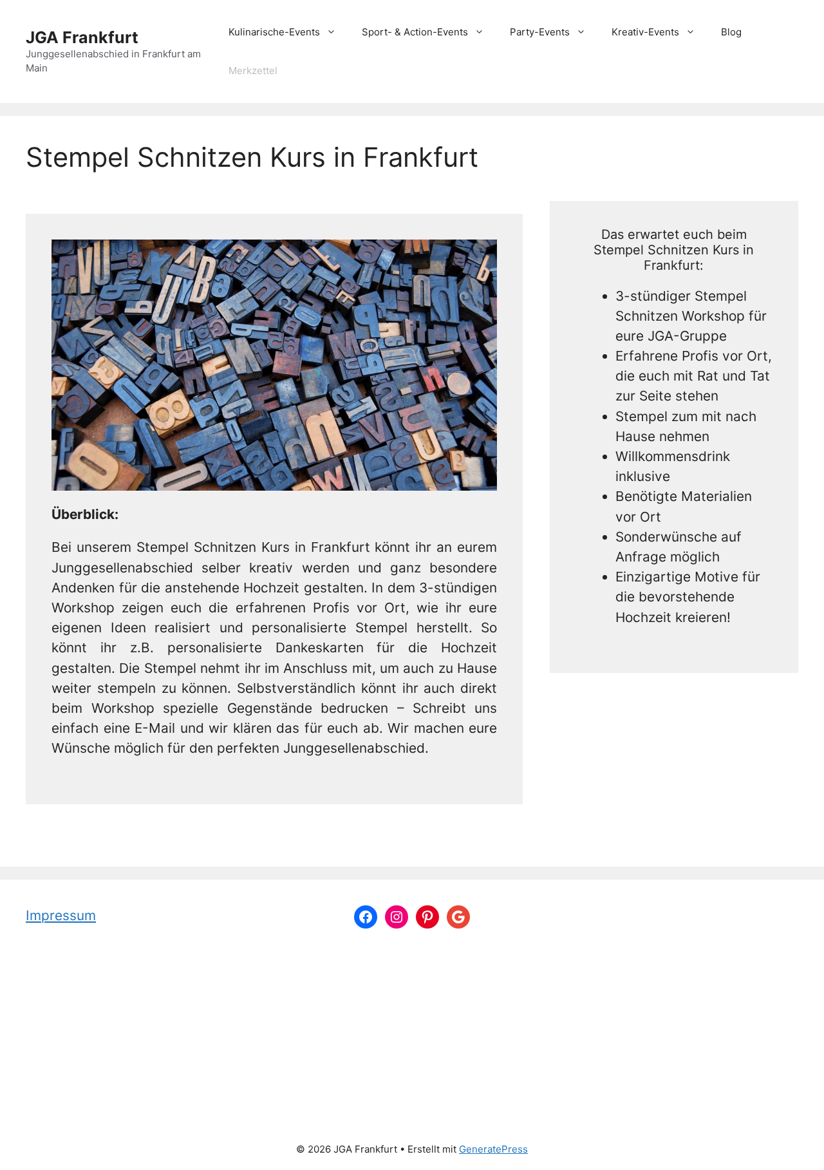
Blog (731, 32)
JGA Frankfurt (82, 37)
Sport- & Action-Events (415, 32)
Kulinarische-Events (274, 32)
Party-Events (540, 32)
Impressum (61, 915)
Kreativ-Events (645, 32)
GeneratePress (493, 1149)
